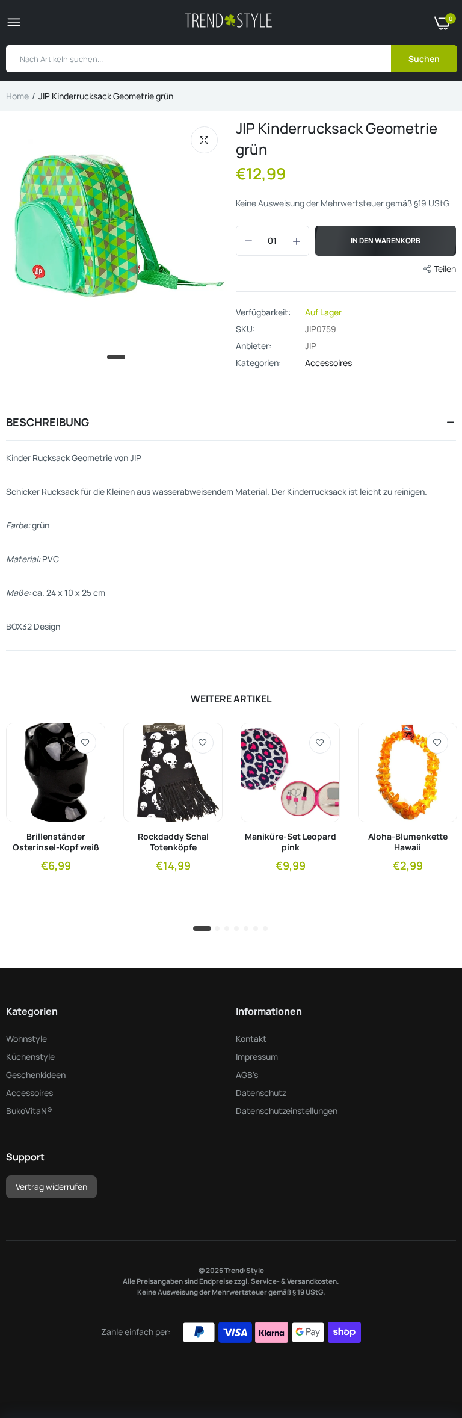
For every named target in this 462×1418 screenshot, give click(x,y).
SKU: (245, 329)
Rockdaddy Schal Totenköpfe (173, 842)
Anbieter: (253, 346)
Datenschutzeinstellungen (286, 1110)
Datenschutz (261, 1092)
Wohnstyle (26, 1038)
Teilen (445, 268)
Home (17, 96)
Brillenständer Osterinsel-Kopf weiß (56, 842)
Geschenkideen (36, 1074)
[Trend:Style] (228, 22)
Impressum (257, 1056)
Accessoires (328, 362)
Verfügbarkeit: (263, 312)
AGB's (247, 1074)
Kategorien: (258, 363)
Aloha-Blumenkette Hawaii (408, 842)
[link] (85, 743)
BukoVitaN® (29, 1110)
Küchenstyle (30, 1056)
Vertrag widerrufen (51, 1186)
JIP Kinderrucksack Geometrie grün (336, 138)
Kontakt (251, 1038)
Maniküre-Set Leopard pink (290, 842)
